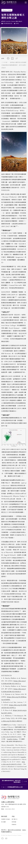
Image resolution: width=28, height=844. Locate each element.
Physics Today (7, 10)
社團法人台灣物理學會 (7, 802)
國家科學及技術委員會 (14, 830)
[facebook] (8, 58)
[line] (12, 58)
